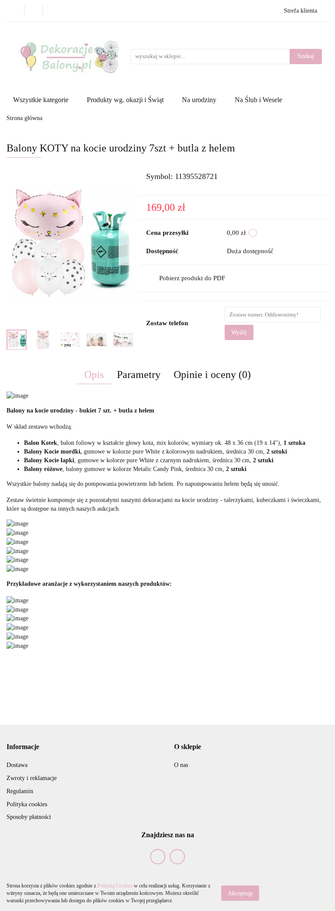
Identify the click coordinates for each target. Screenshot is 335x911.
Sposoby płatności (29, 817)
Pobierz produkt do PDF (192, 278)
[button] (23, 747)
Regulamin (20, 791)
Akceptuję (240, 893)
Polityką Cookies (115, 886)
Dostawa (17, 765)
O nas (181, 765)
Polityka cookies (27, 804)
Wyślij (239, 332)
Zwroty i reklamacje (32, 778)
